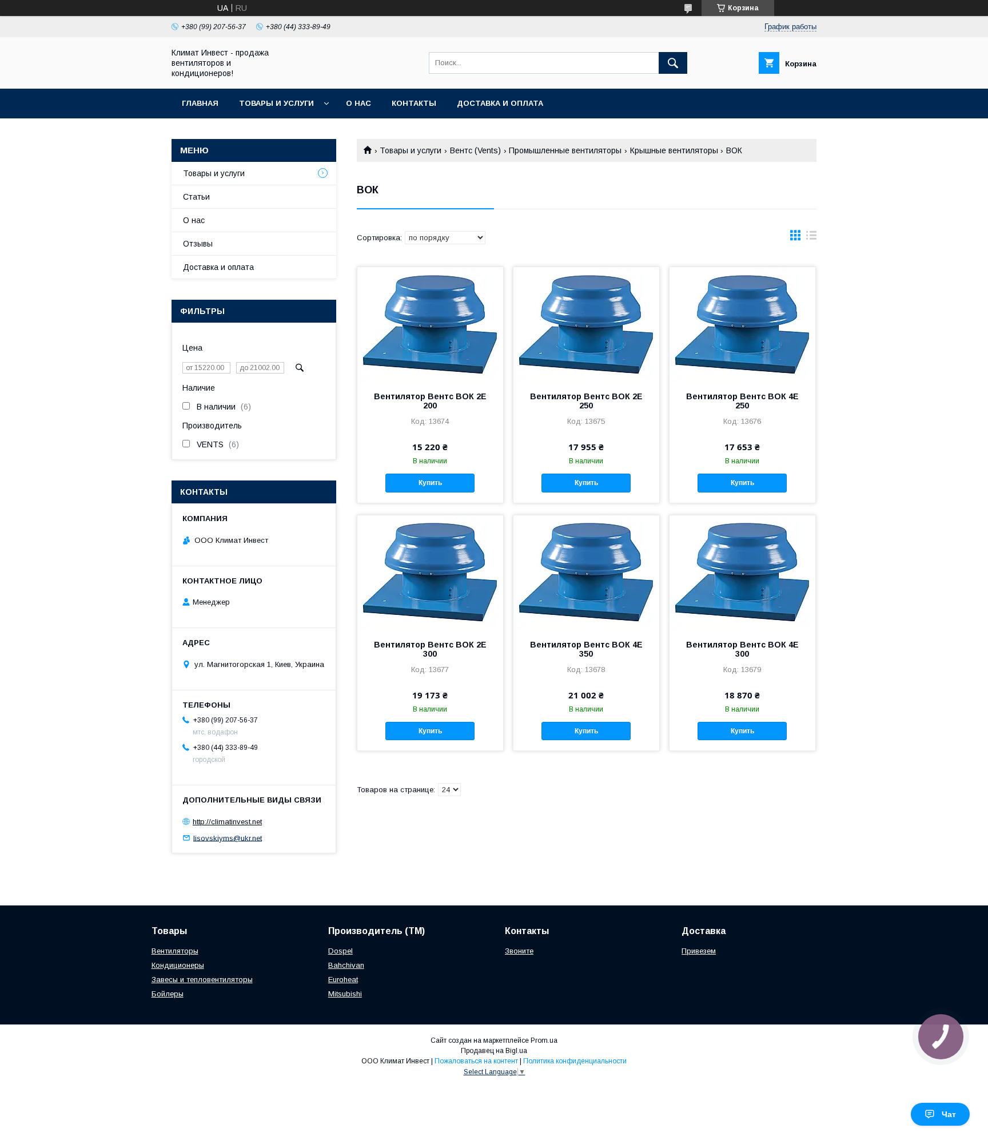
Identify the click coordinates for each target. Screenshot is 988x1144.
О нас (358, 103)
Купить (430, 483)
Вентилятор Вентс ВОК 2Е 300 (430, 649)
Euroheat (343, 979)
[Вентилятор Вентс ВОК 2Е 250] (586, 324)
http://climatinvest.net (227, 821)
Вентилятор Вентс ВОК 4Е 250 (742, 401)
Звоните (519, 951)
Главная (200, 103)
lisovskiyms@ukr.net (227, 837)
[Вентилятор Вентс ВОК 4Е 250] (742, 324)
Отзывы (198, 243)
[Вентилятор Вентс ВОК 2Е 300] (430, 572)
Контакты (414, 103)
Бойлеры (168, 994)
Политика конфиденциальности (575, 1061)
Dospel (340, 951)
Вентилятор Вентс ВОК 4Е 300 (742, 649)
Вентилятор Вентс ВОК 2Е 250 (586, 401)
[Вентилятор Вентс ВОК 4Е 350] (586, 572)
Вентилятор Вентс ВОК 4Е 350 (586, 649)
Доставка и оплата (500, 103)
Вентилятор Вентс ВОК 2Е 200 (430, 401)
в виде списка (811, 238)
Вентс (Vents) (475, 150)
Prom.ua (544, 1040)
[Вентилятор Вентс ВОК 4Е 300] (742, 572)
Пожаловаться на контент (476, 1061)
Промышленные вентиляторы (565, 150)
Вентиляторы (175, 951)
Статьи (196, 196)
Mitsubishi (345, 994)
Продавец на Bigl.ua (494, 1051)
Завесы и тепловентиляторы (202, 979)
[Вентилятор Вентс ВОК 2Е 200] (430, 324)
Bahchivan (346, 965)
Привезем (699, 951)
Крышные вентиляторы (674, 150)
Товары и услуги (276, 103)
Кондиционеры (178, 965)
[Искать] (673, 63)
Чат (949, 1114)
